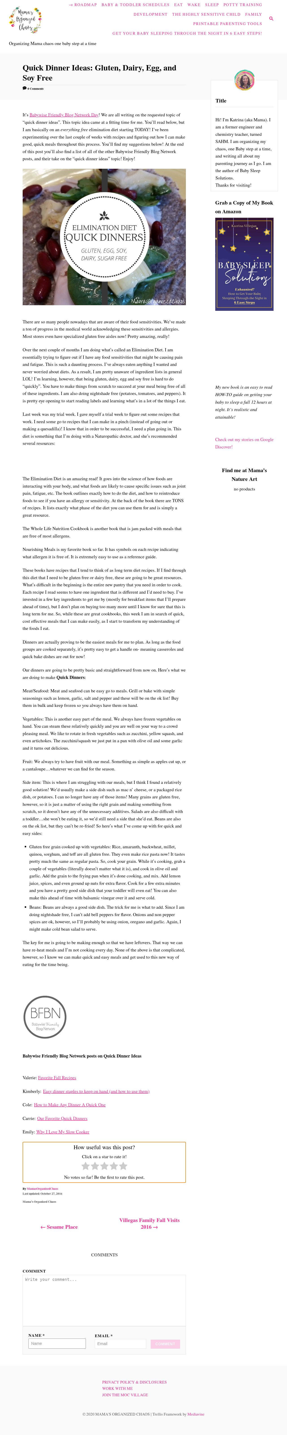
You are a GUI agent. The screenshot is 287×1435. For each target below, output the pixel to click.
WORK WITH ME (117, 1388)
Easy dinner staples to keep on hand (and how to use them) (96, 1091)
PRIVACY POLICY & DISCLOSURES (134, 1382)
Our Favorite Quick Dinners (62, 1118)
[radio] (85, 1167)
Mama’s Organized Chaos (39, 1201)
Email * (104, 1336)
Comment (34, 1271)
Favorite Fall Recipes (57, 1078)
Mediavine (195, 1414)
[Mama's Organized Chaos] (35, 19)
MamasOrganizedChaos (42, 1188)
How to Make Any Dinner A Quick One (70, 1105)
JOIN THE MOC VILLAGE (125, 1394)
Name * (36, 1335)
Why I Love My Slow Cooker (62, 1132)
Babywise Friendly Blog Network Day (64, 115)
